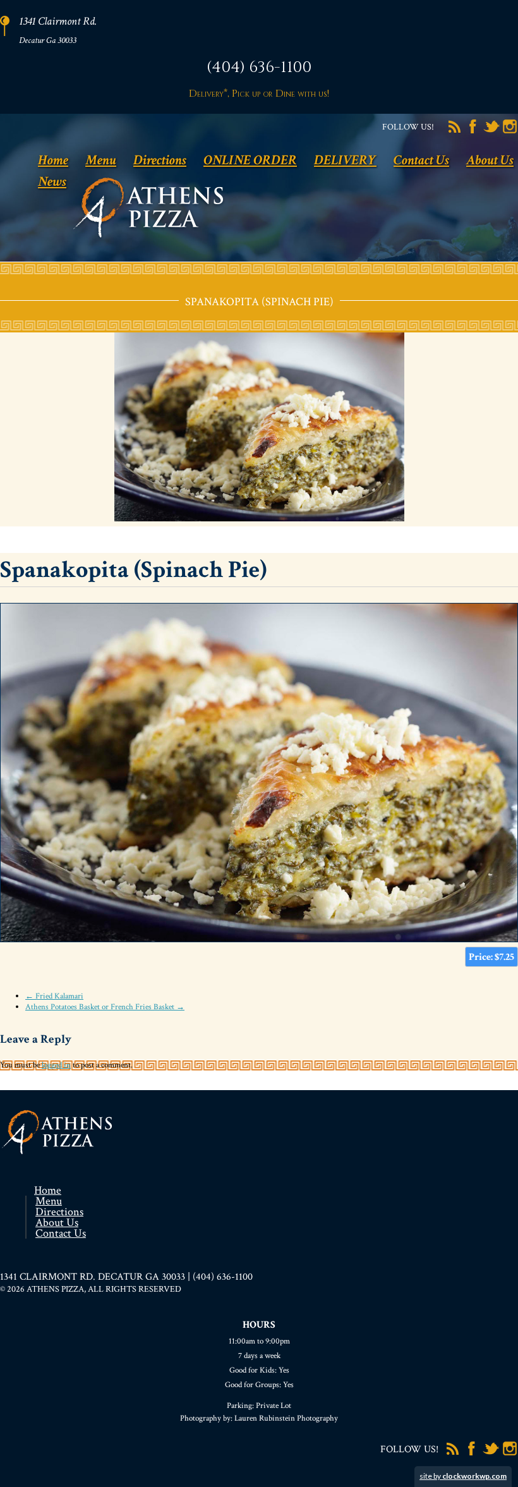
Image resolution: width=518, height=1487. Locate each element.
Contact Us (421, 160)
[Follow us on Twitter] (491, 132)
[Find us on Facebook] (473, 132)
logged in (56, 1065)
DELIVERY (345, 160)
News (52, 182)
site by (463, 1476)
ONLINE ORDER (250, 160)
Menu (100, 160)
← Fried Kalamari (54, 996)
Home (53, 160)
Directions (159, 160)
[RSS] (455, 132)
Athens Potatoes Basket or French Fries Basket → (104, 1007)
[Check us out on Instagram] (510, 132)
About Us (490, 160)
